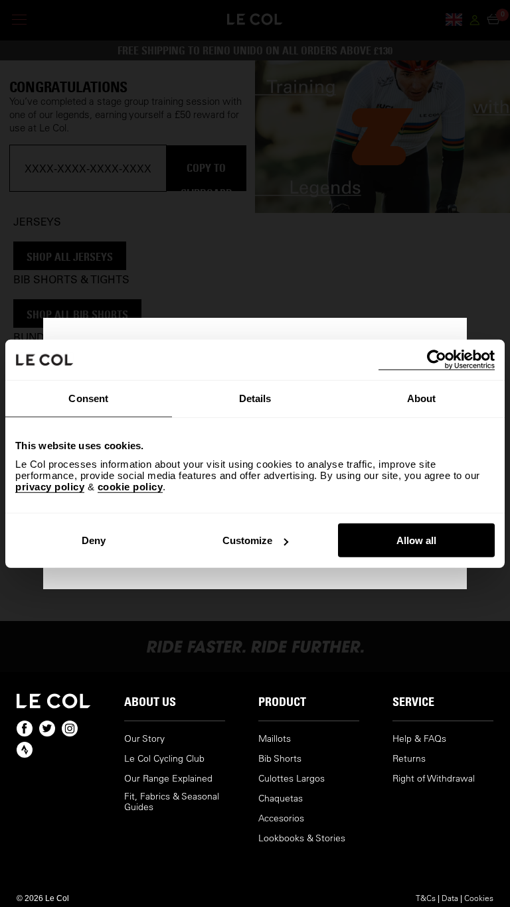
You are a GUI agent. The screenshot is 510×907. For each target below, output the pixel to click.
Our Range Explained (168, 778)
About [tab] (421, 397)
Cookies (478, 897)
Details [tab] (255, 397)
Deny (94, 540)
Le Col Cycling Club (164, 758)
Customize (247, 540)
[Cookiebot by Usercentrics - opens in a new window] (437, 359)
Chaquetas (280, 798)
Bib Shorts (279, 758)
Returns (409, 758)
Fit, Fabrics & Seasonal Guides (171, 802)
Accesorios (281, 818)
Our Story (144, 738)
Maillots (274, 738)
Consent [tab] (88, 397)
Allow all (416, 540)
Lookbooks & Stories (301, 838)
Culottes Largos (291, 778)
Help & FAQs (419, 738)
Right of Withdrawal (433, 778)
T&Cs (426, 897)
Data (450, 897)
